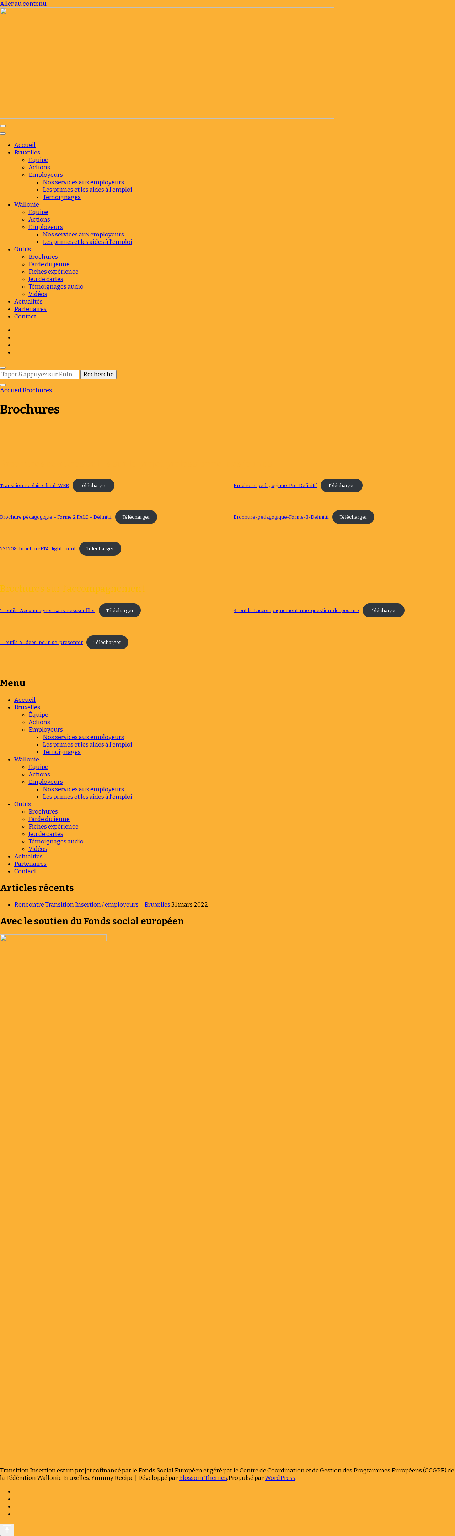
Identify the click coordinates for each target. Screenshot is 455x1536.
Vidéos (37, 294)
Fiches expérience (53, 271)
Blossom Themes (203, 1478)
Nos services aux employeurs (83, 182)
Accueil (25, 145)
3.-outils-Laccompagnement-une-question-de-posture (296, 610)
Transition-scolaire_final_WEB (34, 485)
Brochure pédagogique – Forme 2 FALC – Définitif (56, 517)
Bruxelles (27, 152)
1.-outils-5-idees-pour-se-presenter (41, 642)
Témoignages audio (56, 286)
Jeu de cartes (45, 279)
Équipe (38, 160)
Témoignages (62, 197)
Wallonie (26, 204)
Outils (22, 249)
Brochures (43, 257)
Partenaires (30, 309)
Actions (39, 167)
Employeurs (45, 175)
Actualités (28, 301)
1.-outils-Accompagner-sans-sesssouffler (47, 610)
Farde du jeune (49, 264)
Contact (25, 316)
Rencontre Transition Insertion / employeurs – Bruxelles (92, 904)
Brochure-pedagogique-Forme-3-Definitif (281, 517)
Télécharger (93, 485)
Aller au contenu (23, 3)
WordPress (280, 1478)
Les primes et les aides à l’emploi (87, 189)
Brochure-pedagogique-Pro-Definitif (275, 485)
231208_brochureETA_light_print (38, 549)
